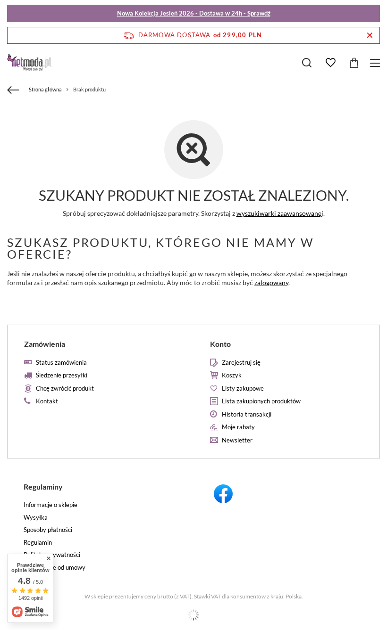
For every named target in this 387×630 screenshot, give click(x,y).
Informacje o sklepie (50, 504)
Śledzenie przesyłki (61, 375)
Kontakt (47, 401)
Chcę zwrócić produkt (65, 388)
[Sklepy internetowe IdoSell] (193, 615)
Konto (220, 343)
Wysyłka (36, 517)
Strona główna (45, 89)
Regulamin (38, 542)
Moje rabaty (238, 427)
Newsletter (237, 440)
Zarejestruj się (241, 362)
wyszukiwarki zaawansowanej (279, 213)
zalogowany (271, 282)
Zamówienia (44, 343)
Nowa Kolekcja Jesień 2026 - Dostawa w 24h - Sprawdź (193, 13)
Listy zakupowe (243, 388)
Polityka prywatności (52, 554)
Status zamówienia (61, 362)
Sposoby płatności (48, 529)
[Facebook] (286, 495)
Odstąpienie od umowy (54, 567)
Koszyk (232, 375)
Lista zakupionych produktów (261, 401)
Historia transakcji (246, 414)
